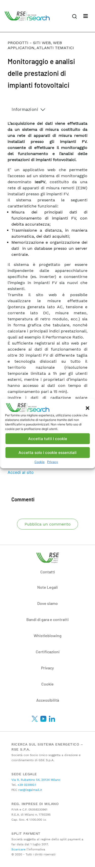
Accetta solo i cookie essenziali (47, 452)
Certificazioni (48, 651)
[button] (87, 407)
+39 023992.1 (26, 785)
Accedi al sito (21, 472)
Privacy (52, 462)
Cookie (39, 462)
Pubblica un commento (48, 524)
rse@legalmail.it (29, 790)
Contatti (47, 571)
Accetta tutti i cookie (47, 438)
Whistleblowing (48, 635)
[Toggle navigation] (85, 16)
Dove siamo (47, 603)
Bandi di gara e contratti (47, 619)
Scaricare (18, 849)
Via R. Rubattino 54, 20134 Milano (35, 780)
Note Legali (47, 587)
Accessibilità (47, 700)
